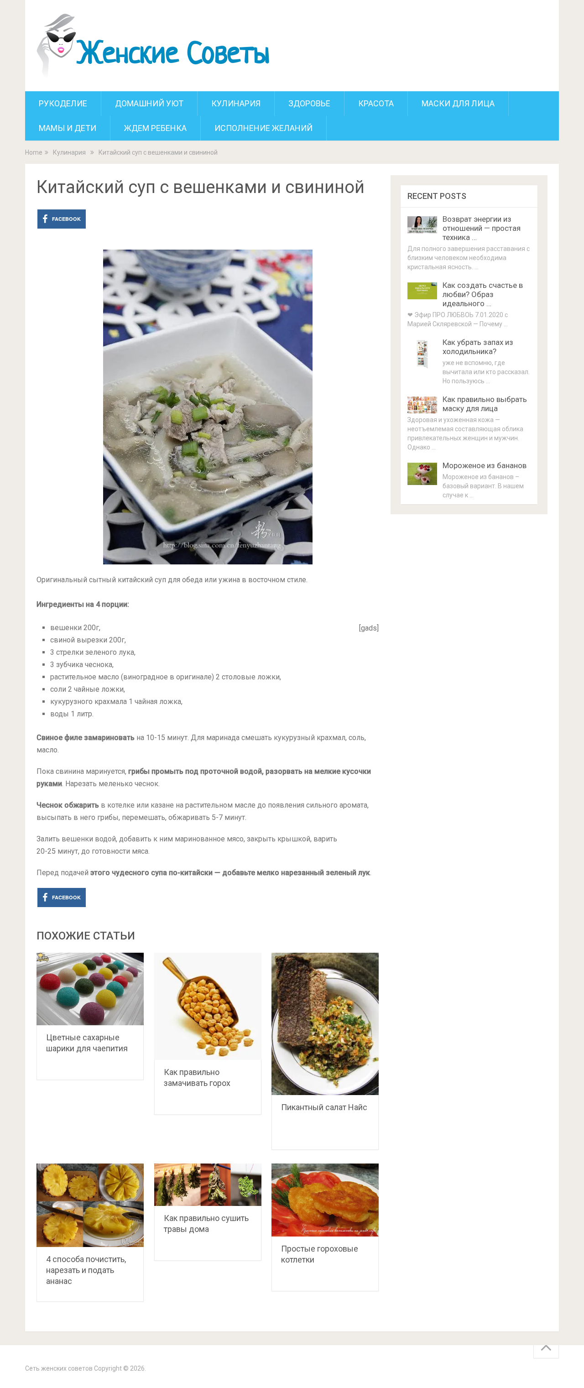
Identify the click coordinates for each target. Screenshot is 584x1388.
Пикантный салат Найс (324, 1107)
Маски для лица (458, 103)
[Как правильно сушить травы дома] (207, 1185)
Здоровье (309, 103)
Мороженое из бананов (485, 465)
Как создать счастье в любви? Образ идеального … (483, 294)
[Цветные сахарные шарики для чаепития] (90, 989)
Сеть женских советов (59, 1368)
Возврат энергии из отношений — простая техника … (482, 228)
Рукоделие (63, 103)
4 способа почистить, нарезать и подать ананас (86, 1270)
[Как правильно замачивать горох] (207, 1006)
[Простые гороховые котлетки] (325, 1200)
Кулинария (236, 103)
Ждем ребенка (155, 128)
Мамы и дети (67, 128)
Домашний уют (149, 103)
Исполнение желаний (263, 128)
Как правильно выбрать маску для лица (485, 404)
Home (33, 152)
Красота (376, 103)
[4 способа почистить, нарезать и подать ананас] (90, 1205)
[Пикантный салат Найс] (325, 1024)
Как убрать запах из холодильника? (478, 347)
